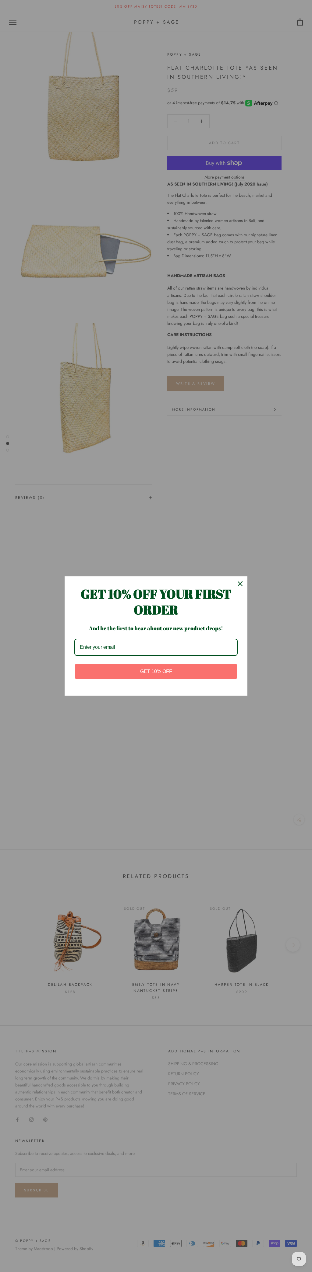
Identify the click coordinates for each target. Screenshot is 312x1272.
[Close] (240, 583)
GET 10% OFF (156, 671)
